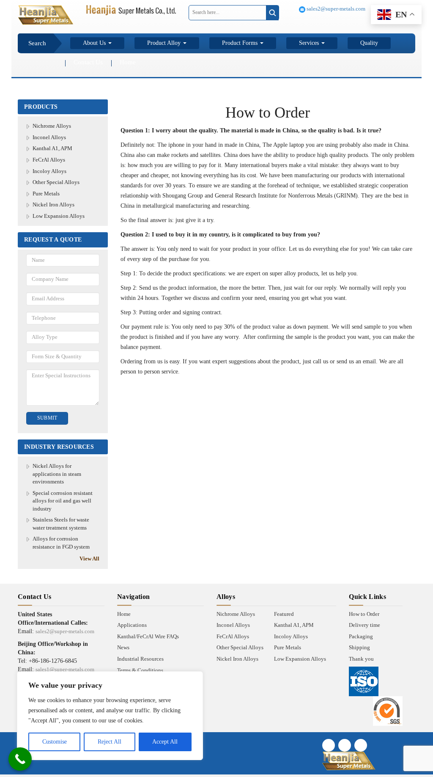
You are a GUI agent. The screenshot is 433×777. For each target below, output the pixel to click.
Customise (54, 742)
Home (128, 62)
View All (89, 558)
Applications (132, 625)
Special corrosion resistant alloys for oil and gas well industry (63, 501)
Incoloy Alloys (49, 171)
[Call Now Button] (20, 759)
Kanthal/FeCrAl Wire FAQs (148, 636)
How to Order (364, 614)
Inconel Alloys (49, 137)
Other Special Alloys (56, 182)
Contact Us (88, 62)
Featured (284, 614)
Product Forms (240, 43)
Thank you (361, 659)
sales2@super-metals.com (335, 8)
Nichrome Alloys (52, 126)
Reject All (109, 742)
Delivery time (364, 625)
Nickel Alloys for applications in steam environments (57, 474)
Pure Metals (46, 193)
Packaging (361, 636)
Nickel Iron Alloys (53, 204)
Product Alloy (164, 43)
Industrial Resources (140, 659)
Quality (369, 43)
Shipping (359, 647)
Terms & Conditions (140, 670)
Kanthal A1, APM (52, 148)
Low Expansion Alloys (59, 216)
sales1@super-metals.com (65, 669)
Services (310, 43)
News (123, 647)
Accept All (165, 742)
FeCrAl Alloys (49, 159)
